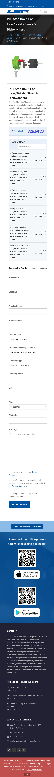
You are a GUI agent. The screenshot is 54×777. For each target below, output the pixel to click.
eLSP (44, 6)
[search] (40, 11)
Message (13, 429)
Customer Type (15, 360)
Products (17, 35)
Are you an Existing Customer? (22, 347)
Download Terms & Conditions (27, 526)
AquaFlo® (27, 35)
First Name (14, 277)
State (11, 402)
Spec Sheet (18, 131)
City (10, 388)
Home (9, 35)
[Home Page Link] (18, 11)
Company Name (16, 373)
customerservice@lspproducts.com (25, 741)
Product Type (15, 334)
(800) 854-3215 (16, 732)
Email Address (15, 306)
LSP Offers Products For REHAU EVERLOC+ (25, 695)
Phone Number (15, 320)
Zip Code (13, 415)
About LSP (11, 673)
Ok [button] (27, 774)
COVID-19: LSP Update (16, 687)
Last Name (14, 292)
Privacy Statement (19, 486)
